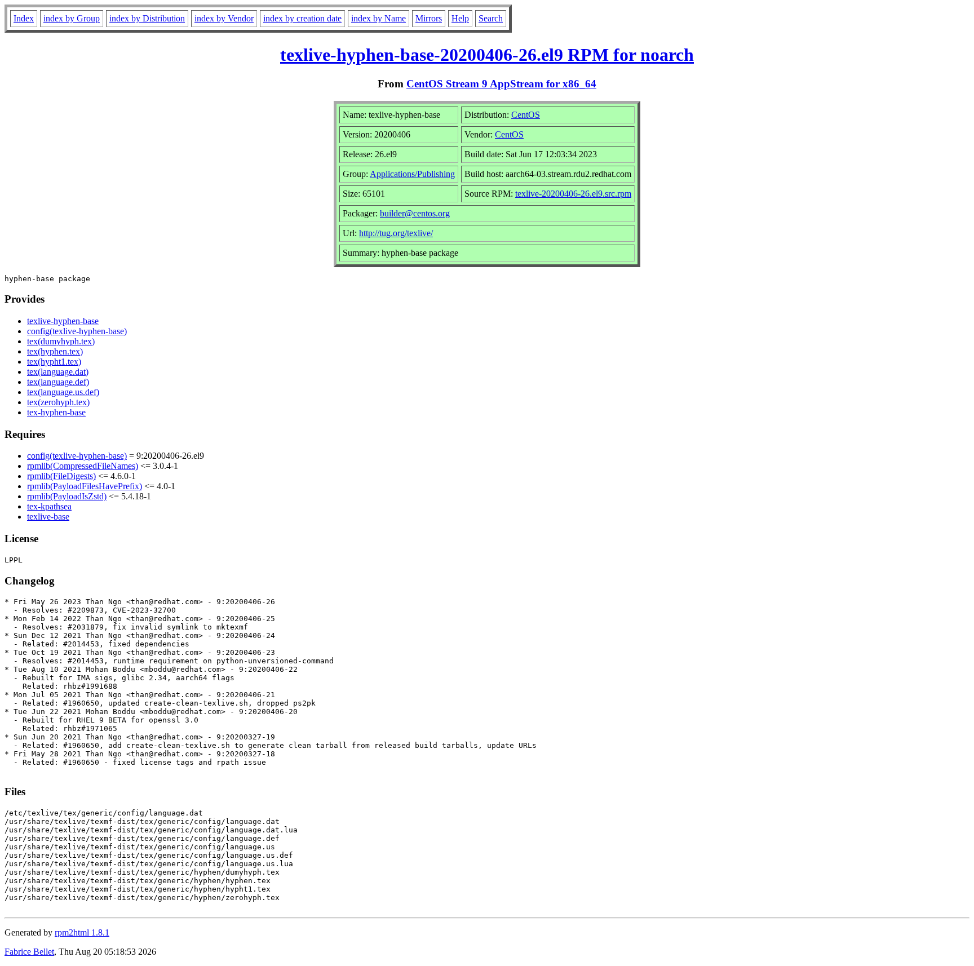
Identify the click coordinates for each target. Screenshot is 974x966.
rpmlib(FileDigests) (61, 476)
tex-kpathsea (49, 506)
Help (460, 18)
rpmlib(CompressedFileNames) (82, 466)
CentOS (525, 114)
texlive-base (48, 516)
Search (491, 18)
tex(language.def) (58, 382)
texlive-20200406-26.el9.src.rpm (573, 193)
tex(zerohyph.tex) (58, 402)
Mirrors (428, 18)
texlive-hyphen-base (63, 321)
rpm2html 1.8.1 (82, 932)
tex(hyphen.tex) (55, 351)
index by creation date (302, 18)
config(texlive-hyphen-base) (77, 331)
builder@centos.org (415, 213)
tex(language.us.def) (63, 392)
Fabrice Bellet (29, 951)
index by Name (378, 18)
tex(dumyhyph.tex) (61, 341)
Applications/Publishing (412, 174)
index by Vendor (224, 18)
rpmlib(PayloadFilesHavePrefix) (84, 486)
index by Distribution (147, 18)
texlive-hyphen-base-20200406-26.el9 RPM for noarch (487, 55)
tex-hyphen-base (56, 412)
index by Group (71, 18)
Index (24, 18)
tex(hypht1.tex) (54, 361)
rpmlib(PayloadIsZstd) (67, 496)
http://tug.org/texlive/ (396, 233)
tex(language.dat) (57, 371)
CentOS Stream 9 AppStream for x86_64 (501, 84)
